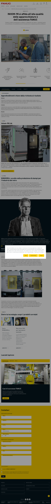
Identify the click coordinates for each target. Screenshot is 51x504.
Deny (26, 255)
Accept (41, 255)
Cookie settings (33, 255)
